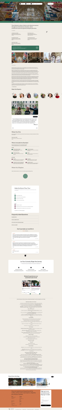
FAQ (11, 402)
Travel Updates (12, 403)
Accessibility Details (14, 86)
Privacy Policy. (42, 402)
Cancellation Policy (24, 409)
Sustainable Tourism (21, 398)
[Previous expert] (13, 128)
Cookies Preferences (37, 409)
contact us (23, 210)
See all (52, 376)
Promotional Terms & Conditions (30, 409)
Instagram (20, 403)
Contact (12, 404)
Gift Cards (12, 398)
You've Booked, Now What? (14, 405)
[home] (11, 4)
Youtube (20, 404)
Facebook (20, 401)
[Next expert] (37, 128)
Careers (20, 399)
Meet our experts (35, 116)
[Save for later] (29, 281)
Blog (11, 401)
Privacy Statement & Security (18, 409)
